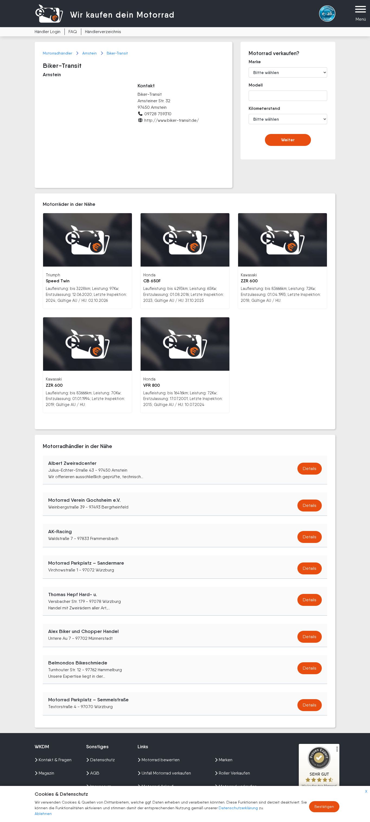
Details (309, 468)
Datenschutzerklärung (239, 808)
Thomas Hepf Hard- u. (72, 594)
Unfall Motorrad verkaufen (166, 773)
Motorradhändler (58, 53)
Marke (255, 61)
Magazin (46, 773)
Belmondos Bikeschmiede (77, 663)
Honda (149, 275)
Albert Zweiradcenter (72, 463)
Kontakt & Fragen (55, 759)
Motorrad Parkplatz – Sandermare (86, 563)
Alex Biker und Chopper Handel (83, 631)
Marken (225, 759)
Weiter (288, 139)
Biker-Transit (117, 53)
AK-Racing (60, 532)
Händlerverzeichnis (103, 31)
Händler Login (47, 31)
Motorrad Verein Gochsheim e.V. (84, 500)
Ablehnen (43, 813)
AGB (94, 773)
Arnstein (90, 53)
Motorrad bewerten (161, 759)
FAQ (73, 31)
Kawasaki (249, 275)
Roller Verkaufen (234, 773)
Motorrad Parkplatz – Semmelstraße (88, 700)
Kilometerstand (260, 108)
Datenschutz (102, 759)
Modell (256, 85)
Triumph (53, 275)
